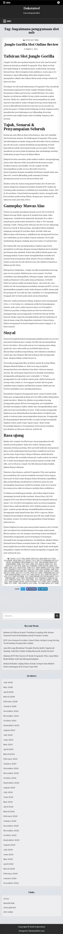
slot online (8, 912)
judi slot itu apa (22, 572)
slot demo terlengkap (25, 578)
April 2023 (8, 864)
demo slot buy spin (13, 565)
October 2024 (9, 778)
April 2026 (8, 692)
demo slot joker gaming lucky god (40, 567)
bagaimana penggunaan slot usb (25, 562)
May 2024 (8, 802)
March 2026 (9, 697)
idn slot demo (9, 572)
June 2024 (8, 797)
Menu (8, 2)
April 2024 (8, 807)
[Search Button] (58, 2)
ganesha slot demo (35, 571)
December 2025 (11, 711)
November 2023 (11, 831)
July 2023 (8, 850)
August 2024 (9, 788)
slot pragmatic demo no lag (46, 578)
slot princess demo (13, 579)
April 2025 (8, 749)
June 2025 (8, 740)
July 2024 (8, 792)
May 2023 (8, 859)
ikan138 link (9, 903)
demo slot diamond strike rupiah (35, 565)
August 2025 (9, 730)
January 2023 (9, 878)
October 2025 (9, 721)
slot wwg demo (28, 579)
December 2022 (11, 883)
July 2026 (8, 682)
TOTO (6, 899)
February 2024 (10, 816)
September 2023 (11, 840)
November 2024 (11, 773)
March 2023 (9, 869)
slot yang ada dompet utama (46, 579)
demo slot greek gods (17, 567)
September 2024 (11, 783)
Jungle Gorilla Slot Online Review (31, 44)
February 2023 (10, 874)
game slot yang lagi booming (38, 569)
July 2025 (8, 735)
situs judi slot (9, 907)
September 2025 (11, 725)
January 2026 (9, 706)
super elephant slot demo (35, 581)
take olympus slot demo (27, 583)
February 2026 (10, 701)
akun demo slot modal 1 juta (24, 560)
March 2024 (9, 811)
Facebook (33, 589)
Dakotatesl (31, 8)
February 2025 (10, 759)
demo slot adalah (37, 564)
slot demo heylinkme (16, 576)
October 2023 (9, 835)
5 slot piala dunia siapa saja (27, 558)
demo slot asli (51, 564)
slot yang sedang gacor (14, 581)
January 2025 (9, 764)
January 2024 (9, 821)
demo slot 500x (23, 564)
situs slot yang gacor (30, 574)
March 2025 (9, 754)
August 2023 (9, 845)
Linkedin (44, 589)
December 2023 (11, 826)
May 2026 (8, 687)
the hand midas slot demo (48, 583)
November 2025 (11, 716)
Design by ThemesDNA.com (31, 931)
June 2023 (8, 854)
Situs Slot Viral (32, 40)
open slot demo (36, 572)
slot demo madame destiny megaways (39, 576)
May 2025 (8, 744)
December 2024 (10, 768)
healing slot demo (51, 571)
